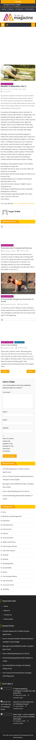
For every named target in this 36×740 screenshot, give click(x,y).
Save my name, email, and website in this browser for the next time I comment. (8, 445)
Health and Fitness (7, 84)
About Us (11, 9)
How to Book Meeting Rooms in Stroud (16, 491)
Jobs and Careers (9, 551)
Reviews (5, 559)
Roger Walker (22, 89)
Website (5, 428)
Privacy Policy (30, 9)
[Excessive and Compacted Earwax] (18, 234)
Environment (7, 529)
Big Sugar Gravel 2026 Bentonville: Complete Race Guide (18, 485)
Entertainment (8, 525)
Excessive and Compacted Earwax (16, 248)
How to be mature (9, 345)
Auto (4, 512)
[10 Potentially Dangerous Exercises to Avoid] (18, 283)
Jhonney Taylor (24, 251)
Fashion (5, 533)
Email (5, 420)
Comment (7, 392)
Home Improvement (10, 546)
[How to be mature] (18, 329)
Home (4, 9)
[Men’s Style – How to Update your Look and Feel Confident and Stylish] (6, 717)
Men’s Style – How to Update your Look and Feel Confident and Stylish (24, 716)
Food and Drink (8, 538)
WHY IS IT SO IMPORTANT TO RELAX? (24, 203)
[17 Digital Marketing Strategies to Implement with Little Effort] (6, 691)
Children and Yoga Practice (31, 371)
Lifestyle (5, 555)
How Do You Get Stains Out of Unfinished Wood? (23, 703)
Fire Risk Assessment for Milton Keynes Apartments (16, 470)
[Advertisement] (18, 46)
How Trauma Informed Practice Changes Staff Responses (17, 674)
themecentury (17, 737)
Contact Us (19, 9)
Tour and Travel (8, 585)
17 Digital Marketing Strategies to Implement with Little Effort (24, 691)
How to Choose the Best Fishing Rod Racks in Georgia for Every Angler (18, 478)
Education (6, 521)
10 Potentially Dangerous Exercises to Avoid (17, 300)
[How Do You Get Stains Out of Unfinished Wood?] (6, 706)
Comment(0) (6, 92)
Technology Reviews (10, 576)
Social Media (7, 568)
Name (5, 412)
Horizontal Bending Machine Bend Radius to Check (18, 497)
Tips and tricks (19, 342)
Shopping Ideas (8, 563)
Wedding (6, 589)
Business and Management (12, 516)
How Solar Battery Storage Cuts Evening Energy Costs (16, 667)
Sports (5, 572)
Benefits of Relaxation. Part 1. (6, 371)
